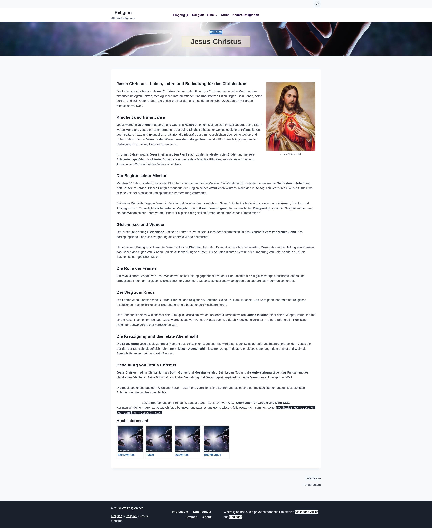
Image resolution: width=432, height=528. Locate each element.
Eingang (179, 15)
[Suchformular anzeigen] (317, 4)
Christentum (312, 481)
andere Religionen (246, 15)
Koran (225, 15)
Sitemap (191, 517)
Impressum (180, 511)
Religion (198, 15)
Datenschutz (202, 511)
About (206, 517)
